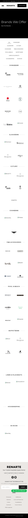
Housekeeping (10, 58)
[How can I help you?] (13, 491)
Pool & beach (9, 52)
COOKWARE (8, 49)
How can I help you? (20, 490)
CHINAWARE (16, 42)
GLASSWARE (10, 45)
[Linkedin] (15, 477)
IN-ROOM (19, 58)
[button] (3, 5)
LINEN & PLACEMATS (14, 55)
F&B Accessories (18, 49)
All (9, 42)
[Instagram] (12, 477)
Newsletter (13, 1)
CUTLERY (18, 45)
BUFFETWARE (19, 52)
